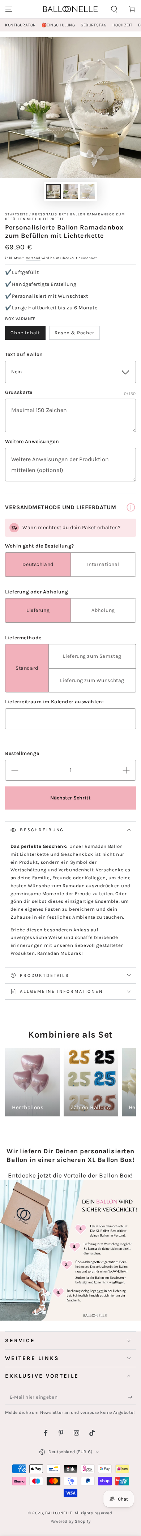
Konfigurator (20, 25)
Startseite (16, 214)
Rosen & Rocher (74, 332)
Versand (33, 258)
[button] (114, 9)
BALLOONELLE (58, 1513)
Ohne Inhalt (25, 332)
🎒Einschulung (58, 25)
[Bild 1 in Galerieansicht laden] (53, 191)
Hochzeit (122, 25)
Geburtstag (94, 25)
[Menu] (9, 9)
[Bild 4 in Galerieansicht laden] (87, 191)
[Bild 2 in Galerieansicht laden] (70, 191)
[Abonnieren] (132, 1397)
